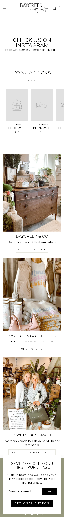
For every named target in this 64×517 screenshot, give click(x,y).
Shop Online (32, 349)
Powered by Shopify (32, 514)
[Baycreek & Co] (32, 193)
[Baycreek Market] (32, 393)
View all (32, 80)
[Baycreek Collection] (32, 294)
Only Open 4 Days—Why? (32, 452)
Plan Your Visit (32, 249)
